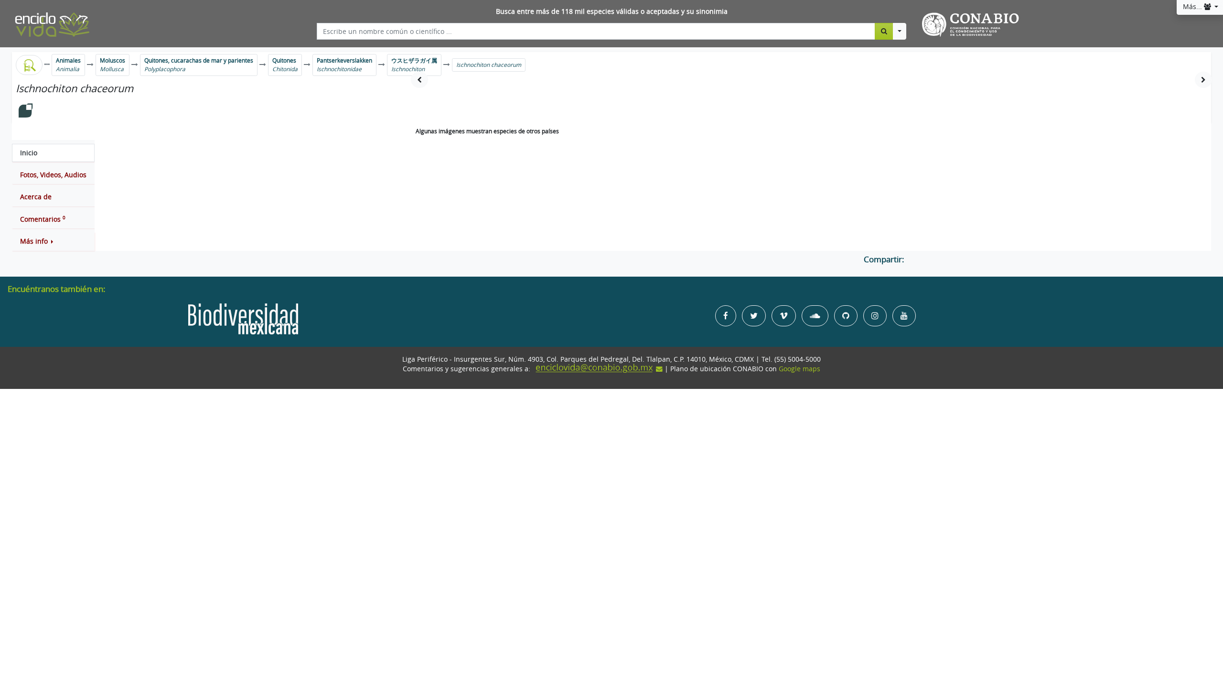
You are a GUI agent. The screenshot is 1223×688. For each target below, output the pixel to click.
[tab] (53, 153)
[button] (53, 241)
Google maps (799, 369)
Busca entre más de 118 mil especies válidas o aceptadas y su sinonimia (612, 11)
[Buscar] (884, 31)
